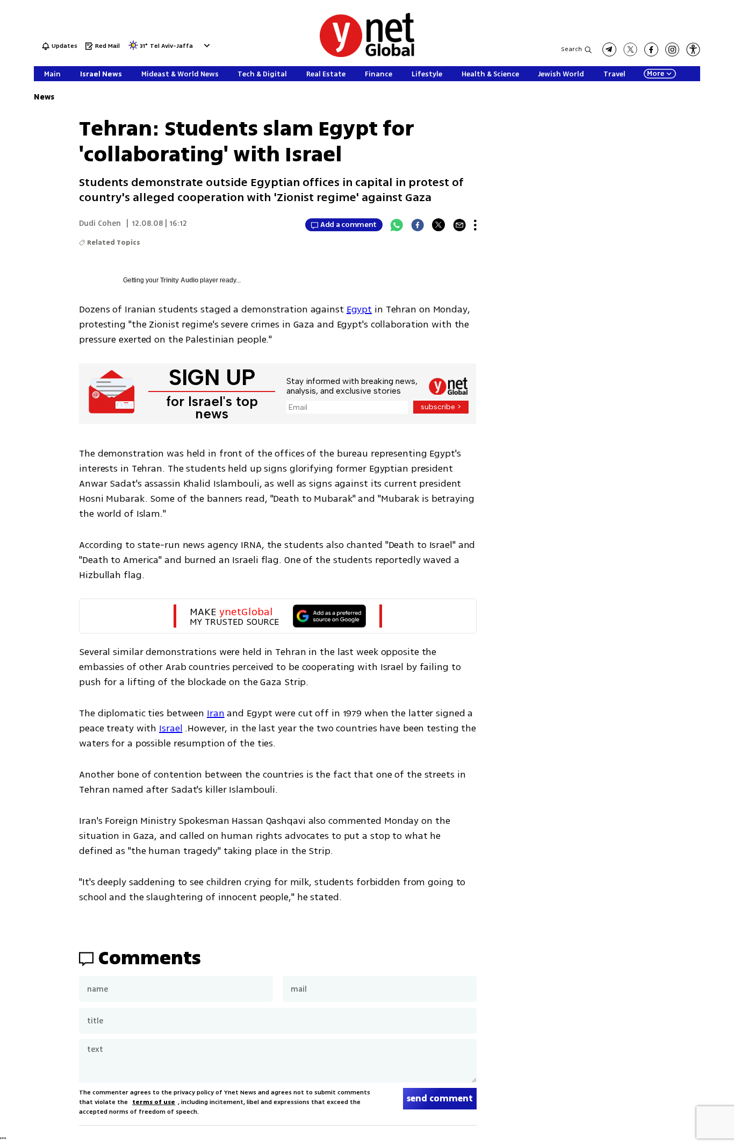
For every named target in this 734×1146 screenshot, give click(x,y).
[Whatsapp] (396, 224)
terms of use (153, 1102)
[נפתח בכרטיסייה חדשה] (609, 49)
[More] (475, 224)
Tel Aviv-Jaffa (171, 46)
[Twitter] (438, 224)
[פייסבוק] (651, 49)
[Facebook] (417, 224)
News (44, 97)
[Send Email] (459, 224)
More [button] (655, 74)
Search (571, 49)
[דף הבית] (367, 55)
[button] (205, 45)
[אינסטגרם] (672, 49)
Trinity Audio (179, 280)
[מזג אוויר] (133, 48)
